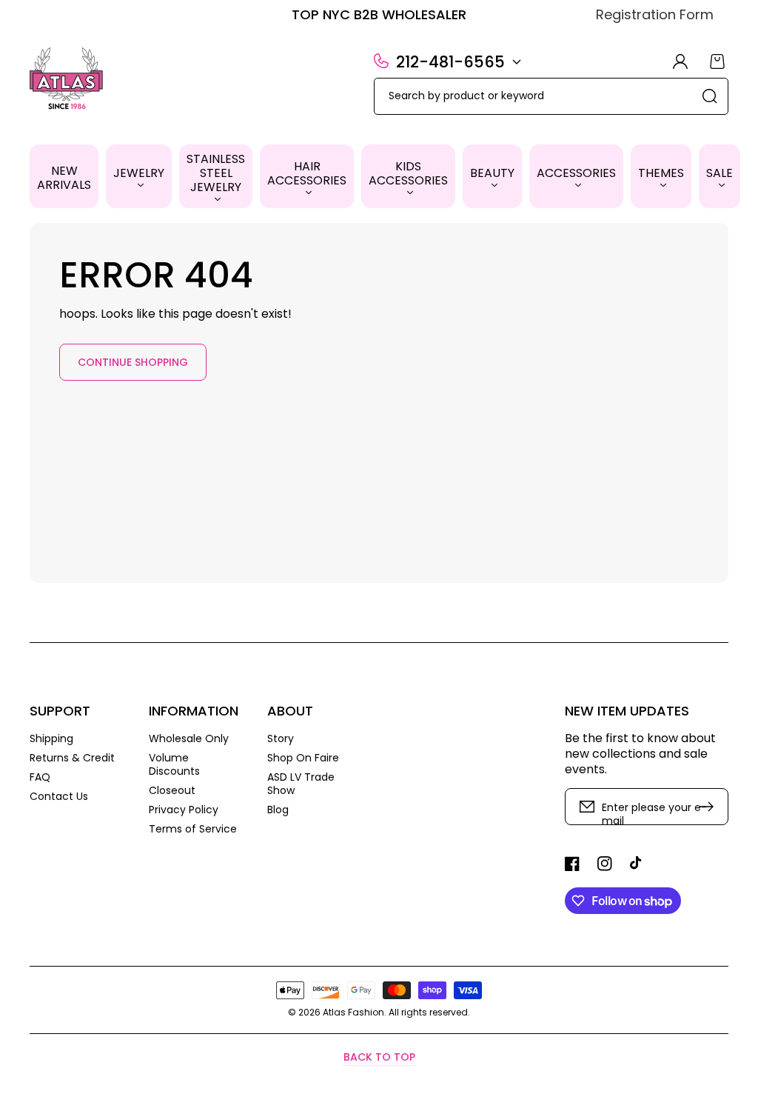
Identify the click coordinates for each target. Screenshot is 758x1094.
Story (280, 739)
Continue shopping (133, 362)
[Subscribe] (709, 806)
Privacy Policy (183, 809)
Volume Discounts (174, 764)
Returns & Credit (72, 757)
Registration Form (655, 14)
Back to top (379, 1057)
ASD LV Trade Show (301, 784)
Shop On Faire (303, 757)
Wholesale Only (189, 739)
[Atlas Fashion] (67, 80)
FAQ (40, 777)
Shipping (51, 739)
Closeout (172, 790)
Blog (278, 809)
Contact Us (59, 796)
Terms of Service (193, 828)
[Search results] (709, 96)
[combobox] (551, 96)
